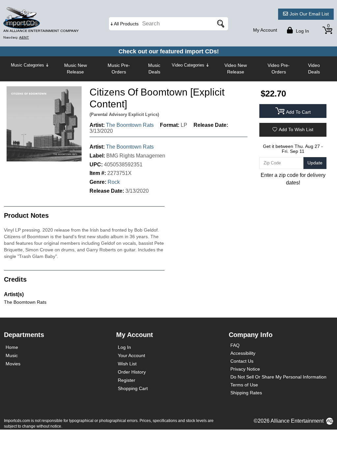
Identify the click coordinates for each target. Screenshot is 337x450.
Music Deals (154, 68)
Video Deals (314, 68)
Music (12, 355)
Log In (124, 347)
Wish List (127, 363)
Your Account (131, 355)
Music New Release (75, 68)
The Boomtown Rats (130, 125)
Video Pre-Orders (279, 68)
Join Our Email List (309, 13)
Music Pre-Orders (119, 68)
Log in (302, 31)
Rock (114, 182)
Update (315, 162)
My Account (265, 30)
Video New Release (235, 68)
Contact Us (241, 361)
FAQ (235, 345)
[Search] (220, 23)
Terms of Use (244, 384)
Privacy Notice (245, 369)
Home (12, 347)
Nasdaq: (16, 37)
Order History (132, 372)
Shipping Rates (246, 392)
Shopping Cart (133, 388)
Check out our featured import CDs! (168, 51)
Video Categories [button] (188, 65)
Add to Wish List (296, 129)
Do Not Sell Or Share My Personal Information (278, 377)
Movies (13, 363)
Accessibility (242, 353)
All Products (126, 23)
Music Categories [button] (27, 65)
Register (126, 380)
